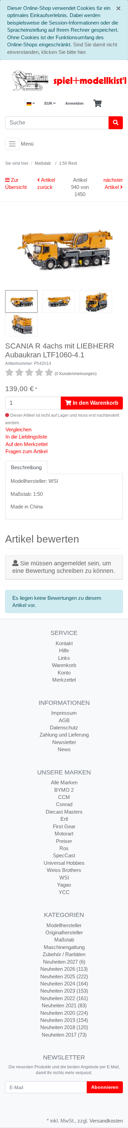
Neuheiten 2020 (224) (64, 1013)
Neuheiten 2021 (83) (64, 1005)
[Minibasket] (97, 104)
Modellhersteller (64, 925)
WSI (64, 877)
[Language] (31, 103)
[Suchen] (116, 122)
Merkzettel (64, 680)
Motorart (64, 833)
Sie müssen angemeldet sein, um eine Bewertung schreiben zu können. (63, 567)
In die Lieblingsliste (26, 437)
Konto (64, 673)
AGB (64, 720)
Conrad (64, 804)
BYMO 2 (64, 790)
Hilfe (64, 650)
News (64, 749)
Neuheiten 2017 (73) (64, 1035)
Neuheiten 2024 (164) (64, 983)
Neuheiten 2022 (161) (64, 998)
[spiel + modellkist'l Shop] (64, 80)
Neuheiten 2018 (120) (64, 1027)
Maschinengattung (64, 947)
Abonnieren (104, 1087)
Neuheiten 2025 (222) (64, 976)
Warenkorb (64, 665)
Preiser (64, 841)
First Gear (64, 826)
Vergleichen (18, 429)
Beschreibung (26, 467)
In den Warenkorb (94, 403)
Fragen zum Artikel (26, 451)
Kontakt (64, 643)
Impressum (64, 713)
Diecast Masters (64, 812)
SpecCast (64, 855)
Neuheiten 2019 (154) (64, 1020)
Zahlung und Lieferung (64, 735)
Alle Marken (64, 782)
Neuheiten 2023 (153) (64, 991)
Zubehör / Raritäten (64, 954)
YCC (64, 892)
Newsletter (64, 742)
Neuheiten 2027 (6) (64, 962)
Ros (64, 848)
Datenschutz (64, 727)
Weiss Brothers (64, 870)
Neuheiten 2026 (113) (64, 969)
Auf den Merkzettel (26, 444)
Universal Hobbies (64, 863)
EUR (48, 103)
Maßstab (64, 940)
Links (64, 658)
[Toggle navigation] (12, 144)
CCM (64, 797)
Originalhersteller (64, 932)
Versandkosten (106, 1121)
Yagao (64, 885)
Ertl (64, 819)
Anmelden (74, 103)
